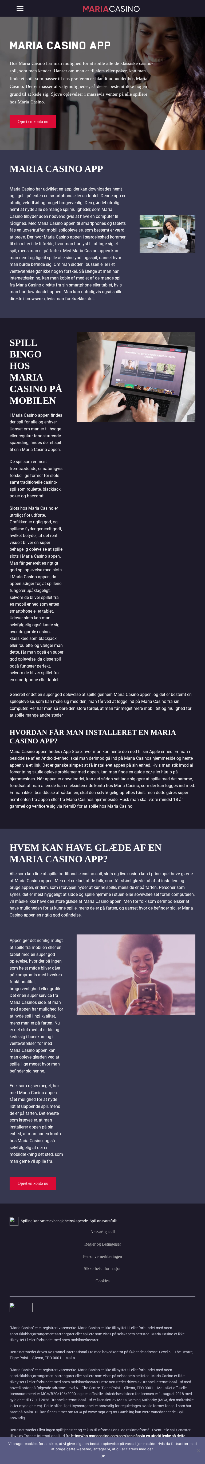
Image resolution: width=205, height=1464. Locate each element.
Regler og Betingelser (102, 1244)
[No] (198, 1450)
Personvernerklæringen (102, 1256)
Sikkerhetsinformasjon (102, 1268)
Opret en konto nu (33, 121)
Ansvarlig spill (102, 1232)
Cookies (102, 1281)
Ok (102, 1456)
